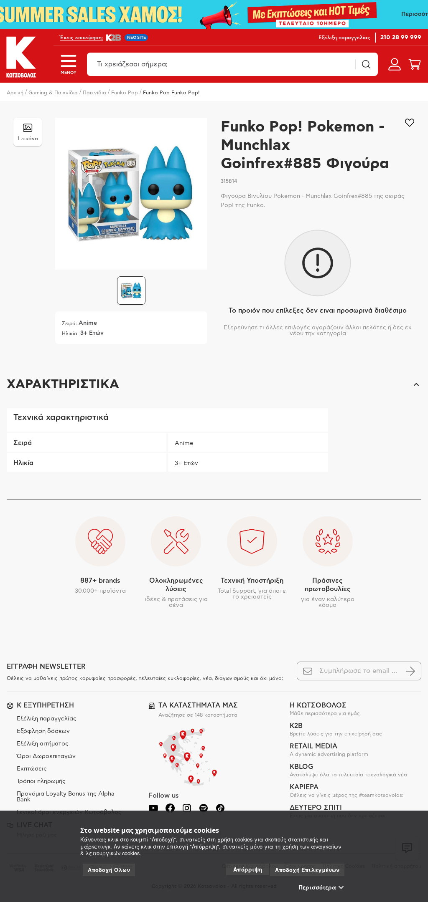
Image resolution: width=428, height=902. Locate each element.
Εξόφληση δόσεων (43, 731)
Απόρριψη (247, 869)
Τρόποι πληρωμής (41, 781)
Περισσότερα (317, 887)
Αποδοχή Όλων (109, 870)
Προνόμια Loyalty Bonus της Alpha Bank (66, 797)
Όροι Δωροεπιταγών (46, 756)
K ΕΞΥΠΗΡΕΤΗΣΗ (45, 705)
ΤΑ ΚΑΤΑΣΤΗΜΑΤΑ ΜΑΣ (198, 705)
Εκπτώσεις (32, 769)
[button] (214, 384)
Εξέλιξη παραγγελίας (46, 719)
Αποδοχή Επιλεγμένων (307, 870)
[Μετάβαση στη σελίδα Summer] (214, 14)
